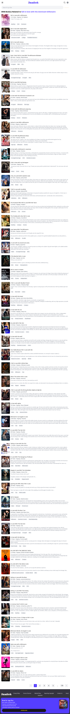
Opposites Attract (29, 653)
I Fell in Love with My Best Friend (20, 283)
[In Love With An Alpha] (5, 675)
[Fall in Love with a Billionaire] (5, 20)
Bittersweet (25, 465)
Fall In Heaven (15, 497)
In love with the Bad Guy (18, 537)
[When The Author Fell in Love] (5, 381)
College (23, 37)
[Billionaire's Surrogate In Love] (5, 421)
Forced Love (25, 506)
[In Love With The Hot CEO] (5, 434)
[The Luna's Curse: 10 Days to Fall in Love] (5, 622)
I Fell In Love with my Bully (18, 189)
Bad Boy (13, 24)
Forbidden (17, 479)
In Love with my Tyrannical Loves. (20, 243)
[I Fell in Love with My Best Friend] (5, 287)
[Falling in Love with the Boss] (5, 582)
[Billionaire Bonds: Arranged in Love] (5, 635)
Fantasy (17, 51)
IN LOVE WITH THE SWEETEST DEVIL (21, 550)
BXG (12, 51)
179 (62, 686)
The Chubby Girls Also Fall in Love (20, 216)
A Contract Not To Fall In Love (19, 604)
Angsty (13, 639)
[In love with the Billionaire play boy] (5, 113)
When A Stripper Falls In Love (19, 657)
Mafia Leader (22, 492)
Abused (13, 680)
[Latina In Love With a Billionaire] (5, 127)
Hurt (22, 439)
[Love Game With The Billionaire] (5, 234)
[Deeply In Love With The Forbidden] (5, 475)
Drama (23, 91)
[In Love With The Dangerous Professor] (5, 461)
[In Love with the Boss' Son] (5, 515)
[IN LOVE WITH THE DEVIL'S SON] (5, 568)
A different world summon (17, 573)
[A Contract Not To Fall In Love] (5, 608)
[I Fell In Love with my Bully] (5, 194)
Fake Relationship (33, 519)
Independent (24, 278)
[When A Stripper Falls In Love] (5, 662)
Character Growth (15, 37)
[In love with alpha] (5, 408)
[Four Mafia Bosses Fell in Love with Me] (5, 354)
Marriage (26, 104)
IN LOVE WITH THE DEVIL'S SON (20, 564)
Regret (17, 385)
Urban (23, 292)
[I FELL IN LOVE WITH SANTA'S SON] (5, 180)
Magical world (25, 479)
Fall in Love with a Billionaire (19, 15)
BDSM (29, 358)
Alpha (12, 251)
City (22, 64)
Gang (22, 171)
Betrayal (18, 506)
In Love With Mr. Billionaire (18, 69)
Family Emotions (19, 318)
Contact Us (59, 693)
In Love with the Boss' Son (18, 510)
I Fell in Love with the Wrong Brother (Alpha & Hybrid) (26, 390)
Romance (24, 118)
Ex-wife (24, 238)
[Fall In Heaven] (5, 501)
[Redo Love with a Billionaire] (5, 649)
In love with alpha (16, 403)
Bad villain (17, 465)
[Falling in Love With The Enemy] (5, 595)
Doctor (20, 425)
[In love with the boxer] (5, 301)
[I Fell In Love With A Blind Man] (5, 368)
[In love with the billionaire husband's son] (5, 100)
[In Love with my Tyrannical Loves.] (5, 247)
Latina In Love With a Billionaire (20, 122)
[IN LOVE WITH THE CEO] (5, 327)
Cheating (17, 626)
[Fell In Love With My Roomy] (5, 87)
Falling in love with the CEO (18, 443)
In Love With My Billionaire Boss (20, 136)
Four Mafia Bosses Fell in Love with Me (22, 350)
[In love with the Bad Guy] (5, 542)
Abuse (12, 171)
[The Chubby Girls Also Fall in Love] (5, 220)
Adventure (13, 198)
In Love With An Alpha (17, 671)
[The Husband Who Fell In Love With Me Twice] (5, 207)
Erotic (17, 171)
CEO (18, 24)
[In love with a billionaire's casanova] (5, 153)
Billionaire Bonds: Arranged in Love (21, 631)
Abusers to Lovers (15, 358)
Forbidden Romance (32, 37)
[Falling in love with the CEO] (5, 448)
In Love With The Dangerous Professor (22, 457)
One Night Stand (19, 653)
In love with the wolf (16, 336)
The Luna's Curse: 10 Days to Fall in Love (22, 617)
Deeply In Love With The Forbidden (21, 470)
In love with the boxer (17, 296)
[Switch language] (67, 2)
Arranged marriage (15, 77)
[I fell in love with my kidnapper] (5, 167)
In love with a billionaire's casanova (21, 149)
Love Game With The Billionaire (19, 229)
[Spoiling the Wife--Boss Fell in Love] (5, 488)
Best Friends (14, 546)
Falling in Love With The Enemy (19, 591)
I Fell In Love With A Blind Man (19, 363)
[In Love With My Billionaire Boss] (5, 140)
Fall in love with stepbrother (19, 28)
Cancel (66, 7)
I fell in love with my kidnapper (19, 162)
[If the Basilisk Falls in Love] (5, 261)
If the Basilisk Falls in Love (18, 256)
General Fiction (23, 412)
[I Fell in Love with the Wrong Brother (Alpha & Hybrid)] (5, 394)
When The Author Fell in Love (19, 376)
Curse (23, 680)
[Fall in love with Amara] (5, 46)
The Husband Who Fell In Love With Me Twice (24, 202)
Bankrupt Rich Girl (19, 666)
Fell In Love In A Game (17, 269)
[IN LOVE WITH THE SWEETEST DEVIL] (5, 555)
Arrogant (13, 64)
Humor (22, 51)
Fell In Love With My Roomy (18, 82)
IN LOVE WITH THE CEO (17, 323)
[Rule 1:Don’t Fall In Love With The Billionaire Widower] (5, 60)
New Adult (17, 292)
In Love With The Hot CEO (18, 430)
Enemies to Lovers (31, 158)
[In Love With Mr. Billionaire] (5, 73)
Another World (29, 573)
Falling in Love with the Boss (19, 577)
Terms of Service (27, 693)
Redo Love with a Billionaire (18, 644)
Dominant (23, 24)
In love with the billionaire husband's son (22, 95)
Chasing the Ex (23, 265)
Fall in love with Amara (17, 42)
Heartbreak (27, 318)
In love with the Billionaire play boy (21, 109)
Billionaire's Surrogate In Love (19, 417)
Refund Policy (38, 693)
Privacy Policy (16, 693)
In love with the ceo (16, 310)
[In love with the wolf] (5, 341)
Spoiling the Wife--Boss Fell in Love (21, 483)
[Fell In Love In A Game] (5, 274)
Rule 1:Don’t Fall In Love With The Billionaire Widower (26, 55)
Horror (18, 118)
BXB (19, 64)
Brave (16, 184)
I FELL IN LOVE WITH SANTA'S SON (20, 176)
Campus (19, 225)
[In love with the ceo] (5, 314)
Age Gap (13, 144)
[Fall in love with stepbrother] (5, 33)
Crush (18, 91)
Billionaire (20, 104)
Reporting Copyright (49, 693)
